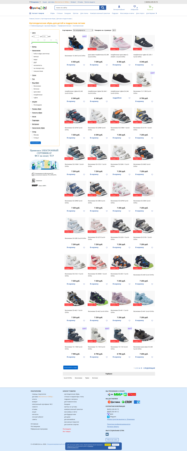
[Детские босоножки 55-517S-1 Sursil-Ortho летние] (144, 116)
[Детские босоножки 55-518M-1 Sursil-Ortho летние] (121, 116)
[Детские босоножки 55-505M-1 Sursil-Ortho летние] (98, 262)
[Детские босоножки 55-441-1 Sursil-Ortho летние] (121, 298)
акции (34, 412)
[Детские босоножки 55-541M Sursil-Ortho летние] (75, 116)
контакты (35, 414)
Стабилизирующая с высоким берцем (43, 26)
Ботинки (95, 378)
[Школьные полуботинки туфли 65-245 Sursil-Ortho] (75, 79)
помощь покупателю (39, 394)
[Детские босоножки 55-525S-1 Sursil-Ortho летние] (121, 225)
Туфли (87, 378)
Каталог (37, 18)
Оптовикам (34, 424)
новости (35, 407)
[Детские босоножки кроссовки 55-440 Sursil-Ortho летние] (144, 335)
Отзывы (80, 2)
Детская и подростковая (64, 18)
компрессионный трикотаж (73, 409)
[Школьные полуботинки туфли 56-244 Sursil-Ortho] (121, 79)
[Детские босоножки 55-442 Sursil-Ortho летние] (98, 298)
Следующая (149, 368)
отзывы (34, 409)
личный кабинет (37, 417)
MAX (111, 414)
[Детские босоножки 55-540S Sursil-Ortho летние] (144, 152)
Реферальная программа (39, 429)
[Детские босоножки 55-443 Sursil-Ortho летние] (144, 262)
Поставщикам (35, 426)
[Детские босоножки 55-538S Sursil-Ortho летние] (98, 189)
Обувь (52, 13)
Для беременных (152, 13)
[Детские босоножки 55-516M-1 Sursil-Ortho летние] (75, 152)
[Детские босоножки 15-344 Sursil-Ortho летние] (75, 43)
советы (34, 419)
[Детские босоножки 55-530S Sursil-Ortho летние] (144, 189)
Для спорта (140, 13)
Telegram (113, 417)
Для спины (84, 13)
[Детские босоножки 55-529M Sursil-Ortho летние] (98, 116)
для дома (67, 417)
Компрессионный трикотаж (100, 13)
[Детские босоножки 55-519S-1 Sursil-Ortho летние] (144, 225)
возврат (34, 402)
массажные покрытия (71, 422)
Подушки (115, 13)
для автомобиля (69, 419)
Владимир (35, 2)
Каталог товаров (38, 13)
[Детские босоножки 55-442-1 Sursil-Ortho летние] (75, 298)
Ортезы (75, 13)
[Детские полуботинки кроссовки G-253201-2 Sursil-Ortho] (121, 43)
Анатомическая (78, 26)
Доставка (58, 2)
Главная (31, 18)
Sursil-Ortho (68, 378)
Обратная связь (112, 440)
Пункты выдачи (89, 2)
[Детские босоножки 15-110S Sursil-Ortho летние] (98, 335)
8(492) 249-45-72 (152, 2)
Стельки (60, 13)
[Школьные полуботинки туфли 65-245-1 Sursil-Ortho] (144, 43)
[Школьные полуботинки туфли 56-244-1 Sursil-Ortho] (98, 79)
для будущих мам (70, 414)
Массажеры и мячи (127, 13)
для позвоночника (70, 402)
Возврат (73, 2)
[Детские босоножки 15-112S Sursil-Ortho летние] (121, 335)
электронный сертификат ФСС (42, 404)
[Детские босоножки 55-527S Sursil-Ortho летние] (98, 225)
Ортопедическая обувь (48, 18)
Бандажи (68, 13)
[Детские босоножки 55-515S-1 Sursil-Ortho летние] (98, 152)
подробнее (117, 98)
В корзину (71, 65)
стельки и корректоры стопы (74, 397)
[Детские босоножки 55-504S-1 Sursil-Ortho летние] (121, 152)
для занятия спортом (71, 424)
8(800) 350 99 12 (113, 412)
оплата (34, 399)
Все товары (67, 431)
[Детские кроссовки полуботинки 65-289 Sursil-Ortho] (98, 43)
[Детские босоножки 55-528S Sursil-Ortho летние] (75, 225)
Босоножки (78, 378)
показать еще (70, 367)
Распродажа (67, 429)
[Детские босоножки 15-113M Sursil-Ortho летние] (144, 79)
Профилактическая (64, 26)
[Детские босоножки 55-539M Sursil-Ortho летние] (75, 189)
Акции (45, 2)
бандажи (67, 404)
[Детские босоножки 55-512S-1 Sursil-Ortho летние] (75, 262)
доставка (42, 397)
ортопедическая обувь (71, 394)
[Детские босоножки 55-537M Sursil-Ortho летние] (121, 189)
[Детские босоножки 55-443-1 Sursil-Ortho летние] (121, 262)
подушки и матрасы (71, 399)
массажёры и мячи (70, 412)
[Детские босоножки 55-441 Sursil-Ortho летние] (144, 298)
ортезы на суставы (70, 407)
